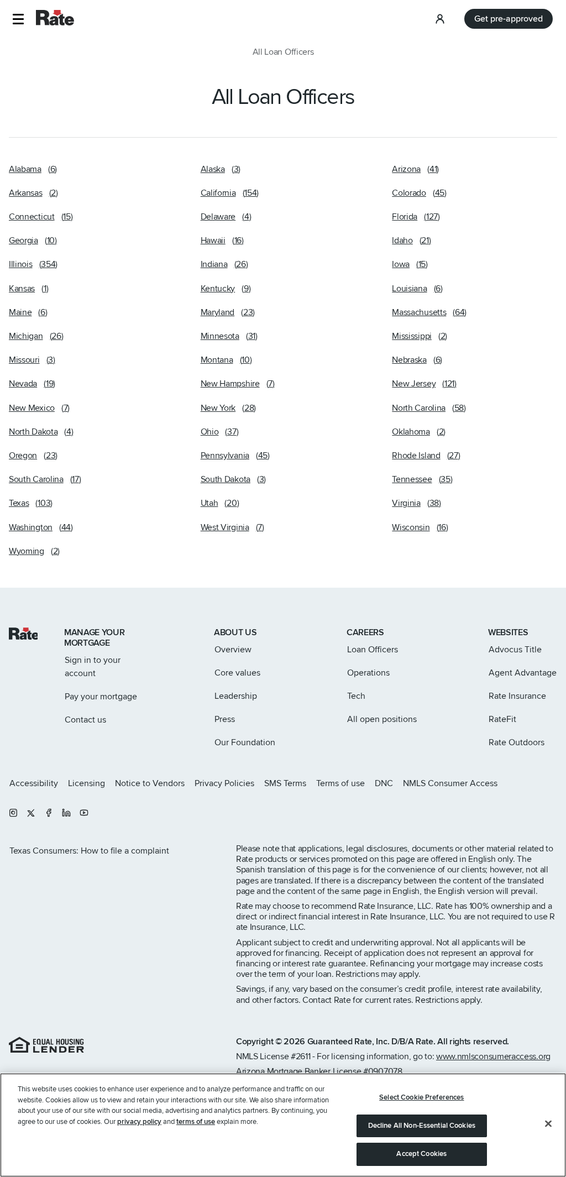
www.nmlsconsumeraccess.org (493, 1056)
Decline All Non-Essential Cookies (421, 1125)
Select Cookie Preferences (421, 1097)
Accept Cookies (421, 1153)
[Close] (548, 1124)
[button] (18, 19)
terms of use (195, 1121)
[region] (283, 1125)
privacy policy (139, 1121)
